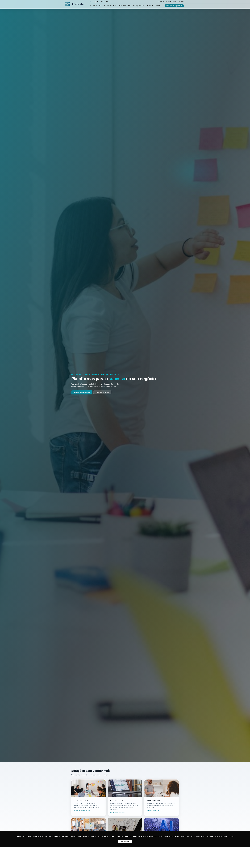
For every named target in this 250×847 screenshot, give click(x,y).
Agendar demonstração (82, 392)
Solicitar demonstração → (117, 812)
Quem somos (161, 2)
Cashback (150, 6)
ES (107, 1)
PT (98, 1)
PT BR (92, 1)
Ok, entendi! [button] (125, 841)
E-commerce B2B (95, 6)
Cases (174, 2)
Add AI (158, 6)
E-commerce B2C (110, 6)
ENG (102, 1)
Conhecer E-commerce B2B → (83, 810)
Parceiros (181, 2)
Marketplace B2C (124, 6)
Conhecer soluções (102, 392)
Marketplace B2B (138, 6)
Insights (168, 2)
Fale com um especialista (174, 6)
